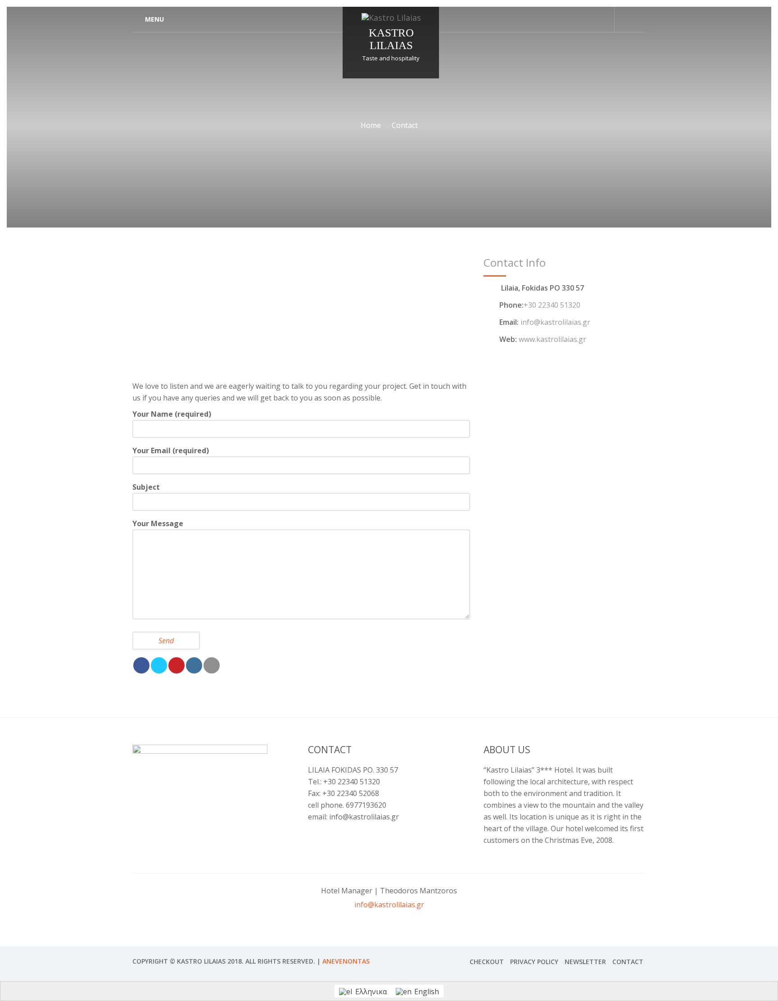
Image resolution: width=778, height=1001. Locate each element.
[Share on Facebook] (141, 665)
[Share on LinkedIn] (194, 665)
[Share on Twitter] (159, 665)
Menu (154, 19)
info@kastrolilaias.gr (555, 322)
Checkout (487, 961)
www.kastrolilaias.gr (552, 339)
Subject (146, 487)
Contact (627, 961)
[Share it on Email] (212, 665)
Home (371, 125)
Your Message (157, 523)
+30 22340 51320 (552, 305)
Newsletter (585, 961)
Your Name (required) (171, 414)
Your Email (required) (170, 450)
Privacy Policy (534, 961)
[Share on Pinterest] (176, 665)
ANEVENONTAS (346, 961)
